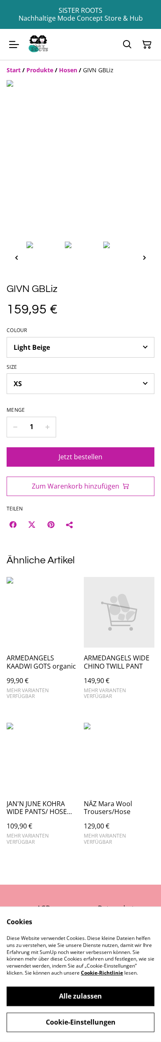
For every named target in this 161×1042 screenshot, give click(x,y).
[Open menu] (14, 45)
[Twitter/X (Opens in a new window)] (32, 524)
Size (12, 367)
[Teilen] (70, 524)
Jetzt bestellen (80, 456)
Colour (17, 330)
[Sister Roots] (38, 44)
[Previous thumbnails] (16, 257)
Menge (16, 410)
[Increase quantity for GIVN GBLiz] (47, 427)
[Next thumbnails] (144, 257)
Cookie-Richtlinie (102, 972)
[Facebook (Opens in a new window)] (13, 524)
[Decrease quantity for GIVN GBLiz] (15, 427)
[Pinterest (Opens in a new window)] (51, 524)
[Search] (127, 45)
